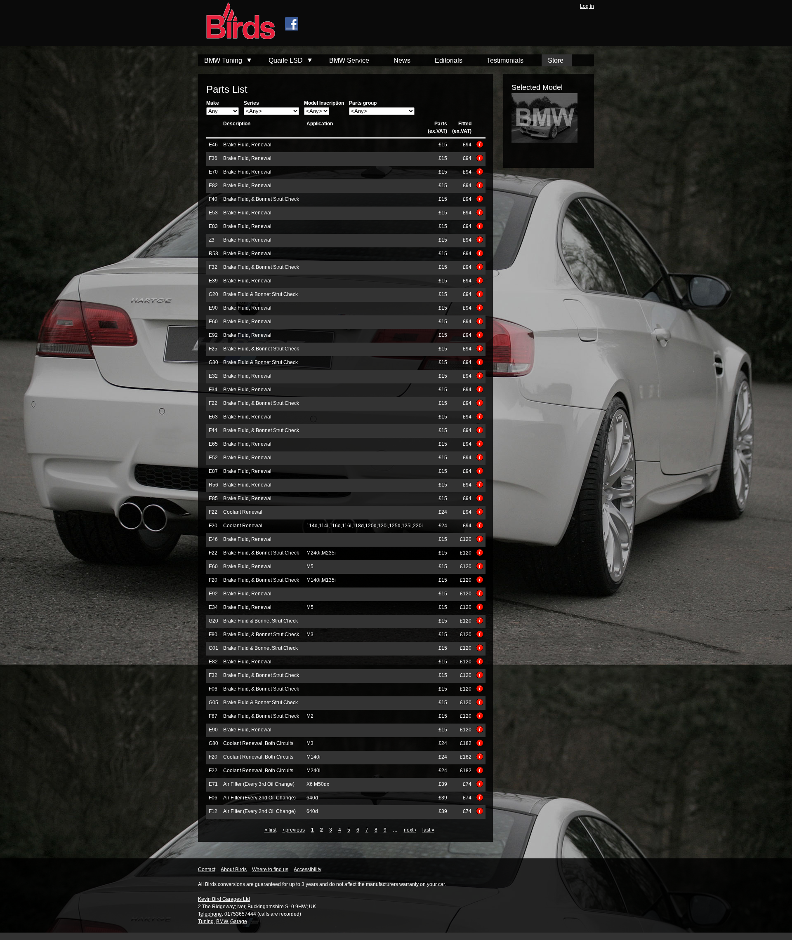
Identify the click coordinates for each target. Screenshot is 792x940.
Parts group (363, 103)
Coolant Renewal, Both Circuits (258, 743)
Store (555, 60)
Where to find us (270, 869)
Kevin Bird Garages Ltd (224, 899)
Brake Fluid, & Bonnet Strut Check (261, 199)
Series (251, 103)
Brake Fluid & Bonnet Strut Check (260, 294)
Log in (587, 6)
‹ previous (294, 830)
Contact (206, 869)
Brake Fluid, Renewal (247, 145)
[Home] (236, 21)
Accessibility (307, 869)
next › (410, 830)
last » (428, 830)
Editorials (448, 60)
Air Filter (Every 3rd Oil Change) (259, 784)
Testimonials (505, 60)
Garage (238, 921)
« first (270, 830)
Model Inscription (324, 103)
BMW (222, 921)
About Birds (234, 869)
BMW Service (349, 60)
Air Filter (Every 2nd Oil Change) (259, 798)
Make (212, 103)
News (402, 60)
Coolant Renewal (242, 512)
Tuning (206, 921)
